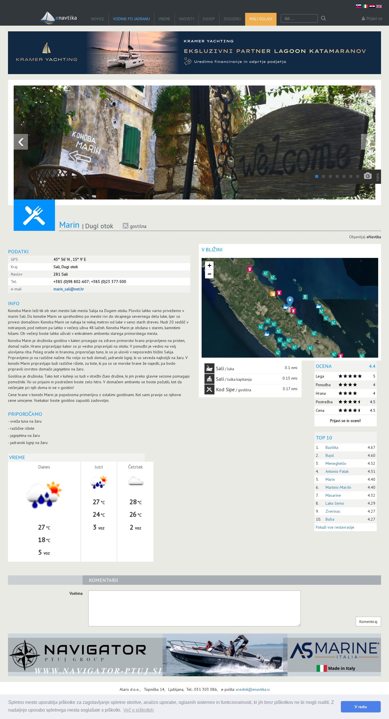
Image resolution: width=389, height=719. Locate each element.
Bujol (329, 455)
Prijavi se (374, 18)
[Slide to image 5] (344, 176)
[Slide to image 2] (323, 176)
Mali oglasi (260, 18)
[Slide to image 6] (350, 176)
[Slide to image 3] (330, 176)
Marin (330, 479)
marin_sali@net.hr (69, 289)
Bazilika (331, 447)
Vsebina (76, 593)
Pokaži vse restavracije (335, 527)
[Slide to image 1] (316, 176)
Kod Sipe (225, 389)
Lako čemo (334, 503)
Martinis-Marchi (338, 487)
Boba (329, 519)
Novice (97, 18)
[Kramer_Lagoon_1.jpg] (194, 52)
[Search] (323, 18)
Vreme (164, 18)
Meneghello (335, 463)
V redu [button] (361, 706)
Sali (220, 368)
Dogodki (232, 18)
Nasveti (186, 18)
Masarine (333, 495)
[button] (314, 333)
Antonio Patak (337, 471)
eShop (209, 18)
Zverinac (332, 511)
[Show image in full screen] (368, 92)
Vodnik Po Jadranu (131, 18)
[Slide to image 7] (357, 176)
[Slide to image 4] (337, 176)
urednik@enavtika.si (253, 689)
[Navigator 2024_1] (194, 655)
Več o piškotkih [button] (138, 710)
